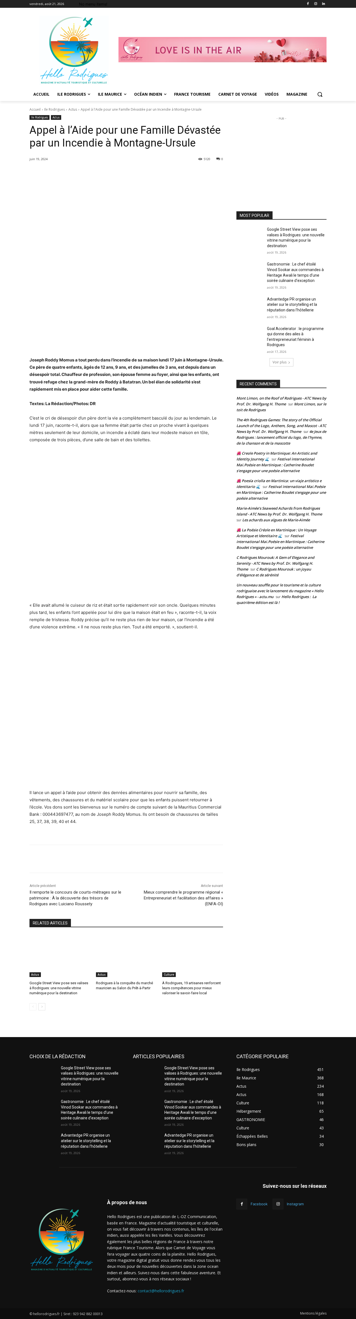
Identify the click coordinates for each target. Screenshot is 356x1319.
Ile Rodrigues (54, 109)
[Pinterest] (99, 173)
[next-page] (41, 1006)
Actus (72, 109)
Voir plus (279, 362)
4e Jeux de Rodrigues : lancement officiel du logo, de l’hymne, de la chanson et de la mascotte (281, 437)
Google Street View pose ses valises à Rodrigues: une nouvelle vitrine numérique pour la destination (58, 988)
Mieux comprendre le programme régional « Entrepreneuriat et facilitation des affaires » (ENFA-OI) (183, 898)
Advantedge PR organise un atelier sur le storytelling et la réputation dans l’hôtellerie (292, 304)
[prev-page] (32, 1006)
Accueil (35, 109)
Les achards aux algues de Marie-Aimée (276, 519)
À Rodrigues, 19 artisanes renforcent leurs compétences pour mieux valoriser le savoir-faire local (191, 988)
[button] (320, 94)
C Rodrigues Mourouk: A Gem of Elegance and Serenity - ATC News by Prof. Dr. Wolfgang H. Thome (275, 563)
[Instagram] (315, 4)
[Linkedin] (323, 4)
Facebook (259, 1204)
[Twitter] (87, 173)
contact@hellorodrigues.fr (161, 1290)
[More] (126, 173)
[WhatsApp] (112, 173)
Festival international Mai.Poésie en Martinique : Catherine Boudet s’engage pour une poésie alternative (275, 465)
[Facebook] (308, 4)
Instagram (295, 1204)
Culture (169, 974)
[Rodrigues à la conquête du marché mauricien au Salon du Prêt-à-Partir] (126, 955)
